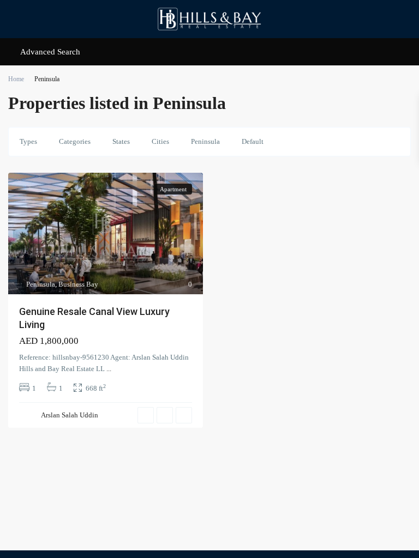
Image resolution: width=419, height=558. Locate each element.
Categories (75, 141)
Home (16, 79)
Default (253, 141)
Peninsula (205, 141)
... (108, 369)
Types (28, 141)
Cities (160, 141)
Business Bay (78, 284)
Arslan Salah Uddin (69, 415)
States (121, 141)
